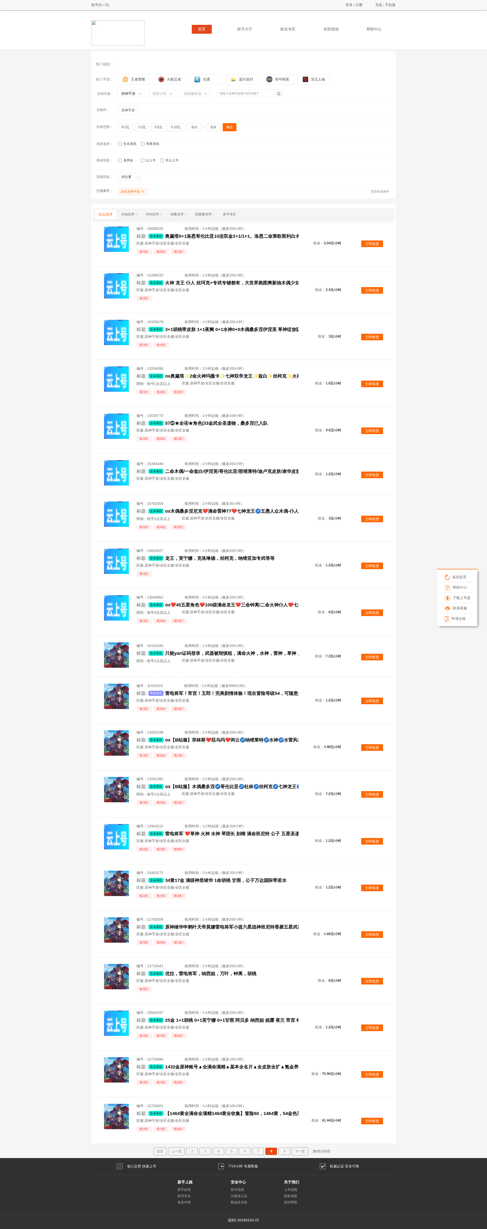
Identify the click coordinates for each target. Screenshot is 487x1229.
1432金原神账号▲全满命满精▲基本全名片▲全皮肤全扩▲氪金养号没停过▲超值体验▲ (246, 1066)
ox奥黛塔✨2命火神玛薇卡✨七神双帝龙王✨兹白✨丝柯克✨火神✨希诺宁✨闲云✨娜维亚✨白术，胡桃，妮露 (246, 376)
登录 (349, 5)
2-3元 (142, 127)
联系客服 (460, 608)
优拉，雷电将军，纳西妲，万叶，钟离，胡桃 (210, 973)
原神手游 (128, 110)
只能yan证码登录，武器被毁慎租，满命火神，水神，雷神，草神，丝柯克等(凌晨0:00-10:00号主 (246, 653)
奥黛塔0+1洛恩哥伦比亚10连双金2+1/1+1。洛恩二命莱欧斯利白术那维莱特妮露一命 (246, 236)
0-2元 (125, 127)
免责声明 (184, 1202)
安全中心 (238, 1182)
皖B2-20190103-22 (243, 1220)
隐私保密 (290, 1196)
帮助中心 (374, 29)
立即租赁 (372, 244)
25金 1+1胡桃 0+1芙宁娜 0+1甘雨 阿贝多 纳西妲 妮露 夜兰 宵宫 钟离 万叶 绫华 (245, 1020)
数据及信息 (239, 1202)
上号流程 (290, 1189)
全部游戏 (331, 29)
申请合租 (458, 619)
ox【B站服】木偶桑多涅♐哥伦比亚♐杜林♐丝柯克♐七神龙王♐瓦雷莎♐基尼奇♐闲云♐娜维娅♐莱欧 (246, 786)
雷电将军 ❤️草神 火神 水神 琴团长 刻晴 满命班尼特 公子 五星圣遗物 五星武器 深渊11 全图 (246, 833)
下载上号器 (461, 598)
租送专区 (287, 29)
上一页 (176, 1151)
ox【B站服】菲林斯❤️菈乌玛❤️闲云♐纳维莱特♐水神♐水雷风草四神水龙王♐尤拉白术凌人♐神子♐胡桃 (246, 739)
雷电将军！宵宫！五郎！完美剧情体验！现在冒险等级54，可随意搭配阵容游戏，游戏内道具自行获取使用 (246, 693)
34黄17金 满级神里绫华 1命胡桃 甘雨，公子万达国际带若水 (226, 880)
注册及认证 (239, 1196)
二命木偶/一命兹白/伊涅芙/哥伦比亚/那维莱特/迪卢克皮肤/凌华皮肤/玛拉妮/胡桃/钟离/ (246, 471)
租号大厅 (244, 29)
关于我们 (291, 1182)
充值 (378, 5)
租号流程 (237, 1189)
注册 (358, 5)
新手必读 (184, 1189)
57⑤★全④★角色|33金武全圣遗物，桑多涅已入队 (216, 423)
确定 (229, 127)
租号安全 (184, 1196)
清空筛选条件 (380, 191)
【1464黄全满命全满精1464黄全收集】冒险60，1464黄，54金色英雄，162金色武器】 (246, 1113)
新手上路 (185, 1182)
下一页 (300, 1151)
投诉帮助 (290, 1202)
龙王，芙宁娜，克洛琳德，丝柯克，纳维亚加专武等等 (220, 558)
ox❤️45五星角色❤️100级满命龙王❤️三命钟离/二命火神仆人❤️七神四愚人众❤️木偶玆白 (246, 604)
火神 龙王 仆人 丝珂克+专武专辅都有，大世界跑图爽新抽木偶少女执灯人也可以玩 (246, 282)
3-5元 (158, 127)
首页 (201, 29)
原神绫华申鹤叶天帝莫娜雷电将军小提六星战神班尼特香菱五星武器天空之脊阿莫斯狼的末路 (246, 926)
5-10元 (176, 127)
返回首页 (459, 577)
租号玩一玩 (100, 5)
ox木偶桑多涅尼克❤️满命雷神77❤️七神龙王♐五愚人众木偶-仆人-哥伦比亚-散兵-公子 (246, 511)
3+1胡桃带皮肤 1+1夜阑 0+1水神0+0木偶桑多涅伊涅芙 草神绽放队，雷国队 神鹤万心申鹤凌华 (246, 329)
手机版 (390, 5)
